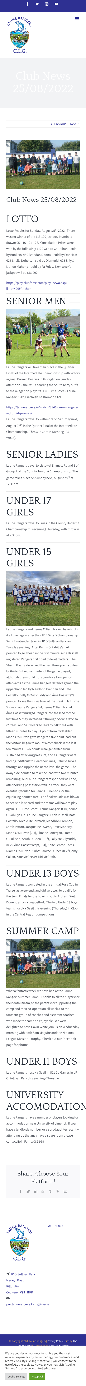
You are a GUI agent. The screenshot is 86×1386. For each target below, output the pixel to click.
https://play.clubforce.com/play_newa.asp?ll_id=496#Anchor (36, 286)
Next (73, 124)
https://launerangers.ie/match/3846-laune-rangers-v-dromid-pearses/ (42, 410)
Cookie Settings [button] (16, 1376)
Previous (60, 124)
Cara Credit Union (59, 1346)
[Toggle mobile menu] (77, 18)
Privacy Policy (55, 1341)
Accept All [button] (37, 1376)
